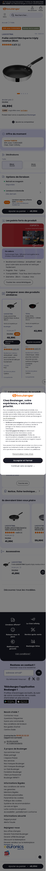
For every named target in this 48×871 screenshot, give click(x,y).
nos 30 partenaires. (9, 418)
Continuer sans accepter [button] (23, 466)
